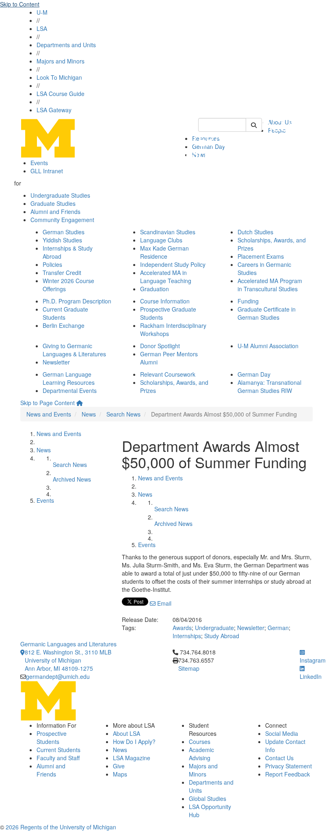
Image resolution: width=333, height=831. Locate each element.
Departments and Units (66, 45)
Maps (120, 774)
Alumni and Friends (55, 211)
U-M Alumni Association (268, 346)
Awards (182, 628)
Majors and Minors (60, 61)
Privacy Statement (288, 766)
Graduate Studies (53, 203)
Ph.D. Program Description (77, 301)
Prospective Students (52, 737)
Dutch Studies (255, 232)
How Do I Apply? (134, 741)
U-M (42, 12)
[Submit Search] (254, 125)
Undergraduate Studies (60, 195)
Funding (248, 301)
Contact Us (279, 758)
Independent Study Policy (172, 264)
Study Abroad (221, 636)
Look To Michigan (59, 77)
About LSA (126, 733)
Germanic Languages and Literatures (68, 644)
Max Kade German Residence (164, 252)
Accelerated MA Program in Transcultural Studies (270, 285)
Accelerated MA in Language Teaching (165, 276)
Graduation (154, 289)
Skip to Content (19, 4)
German (278, 628)
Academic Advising (201, 754)
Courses (199, 741)
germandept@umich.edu (58, 676)
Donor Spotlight (160, 346)
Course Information (165, 301)
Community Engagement (62, 220)
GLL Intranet (46, 171)
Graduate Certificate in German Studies (267, 313)
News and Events (48, 414)
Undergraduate (214, 628)
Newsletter (56, 362)
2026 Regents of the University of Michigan (61, 827)
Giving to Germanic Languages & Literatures (74, 350)
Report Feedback (287, 774)
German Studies (63, 232)
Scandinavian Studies (167, 232)
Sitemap (188, 668)
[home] (79, 403)
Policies (52, 264)
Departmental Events (70, 390)
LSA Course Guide (60, 93)
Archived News (72, 479)
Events (39, 163)
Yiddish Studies (62, 240)
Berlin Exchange (63, 325)
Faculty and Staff (58, 758)
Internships (187, 636)
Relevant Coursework (167, 374)
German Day (254, 374)
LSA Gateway (54, 110)
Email (163, 603)
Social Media (281, 733)
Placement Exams (261, 256)
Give (119, 766)
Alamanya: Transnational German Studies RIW (269, 386)
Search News (123, 414)
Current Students (58, 750)
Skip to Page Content (47, 403)
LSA (42, 28)
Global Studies (207, 798)
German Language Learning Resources (69, 378)
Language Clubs (161, 240)
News (89, 414)
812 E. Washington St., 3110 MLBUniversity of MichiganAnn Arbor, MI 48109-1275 (68, 660)
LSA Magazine (131, 758)
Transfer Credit (62, 272)
